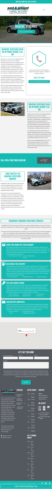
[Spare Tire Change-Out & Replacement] (3, 245)
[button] (26, 335)
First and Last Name (8, 355)
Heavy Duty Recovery (20, 407)
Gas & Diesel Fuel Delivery (15, 264)
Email (20, 355)
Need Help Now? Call (22, 2)
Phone (36, 355)
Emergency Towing (20, 395)
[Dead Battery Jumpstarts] (3, 302)
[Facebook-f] (42, 483)
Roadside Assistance (20, 399)
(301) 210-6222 (32, 2)
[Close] (33, 330)
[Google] (46, 483)
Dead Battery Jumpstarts (15, 302)
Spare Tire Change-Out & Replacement (20, 245)
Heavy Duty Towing (20, 403)
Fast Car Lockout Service (15, 283)
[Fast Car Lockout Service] (3, 283)
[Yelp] (49, 483)
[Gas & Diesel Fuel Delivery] (3, 264)
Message (5, 360)
